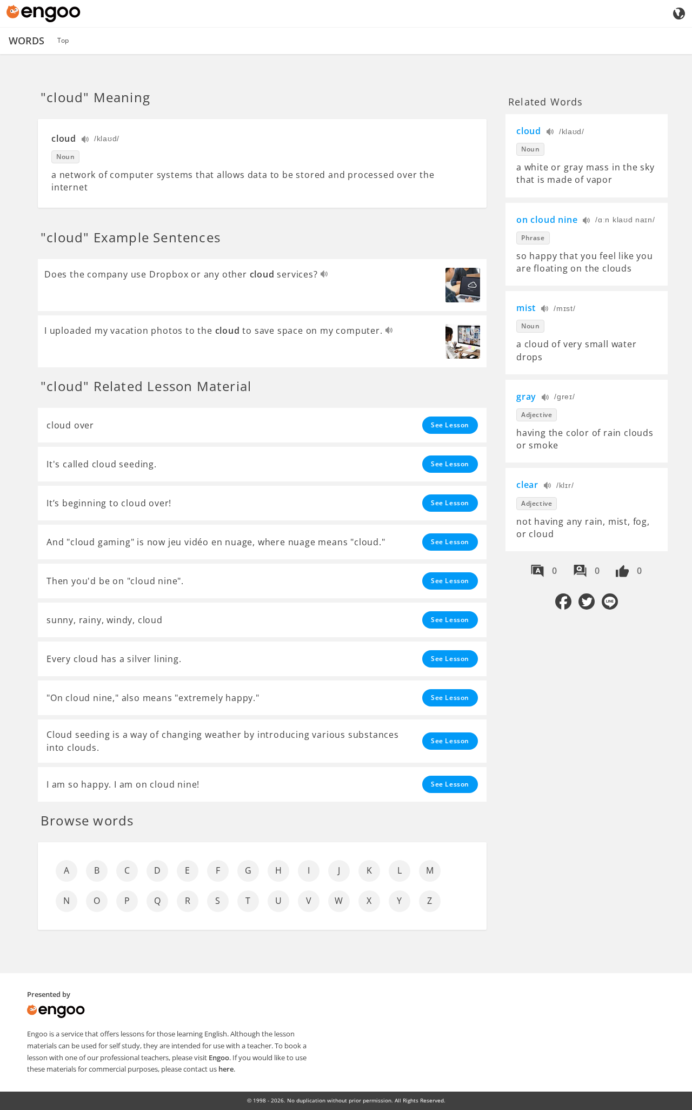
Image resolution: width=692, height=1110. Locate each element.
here (226, 1069)
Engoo (219, 1057)
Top (63, 40)
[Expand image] (462, 285)
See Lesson (450, 425)
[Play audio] (86, 140)
